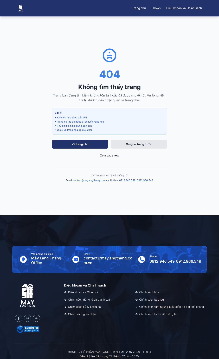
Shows (156, 8)
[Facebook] (18, 318)
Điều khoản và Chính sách (184, 8)
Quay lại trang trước (139, 144)
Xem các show (109, 155)
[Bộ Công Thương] (28, 329)
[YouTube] (36, 318)
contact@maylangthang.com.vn (91, 180)
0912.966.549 (145, 180)
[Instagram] (27, 318)
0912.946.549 (127, 180)
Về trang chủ (80, 144)
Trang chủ (139, 8)
